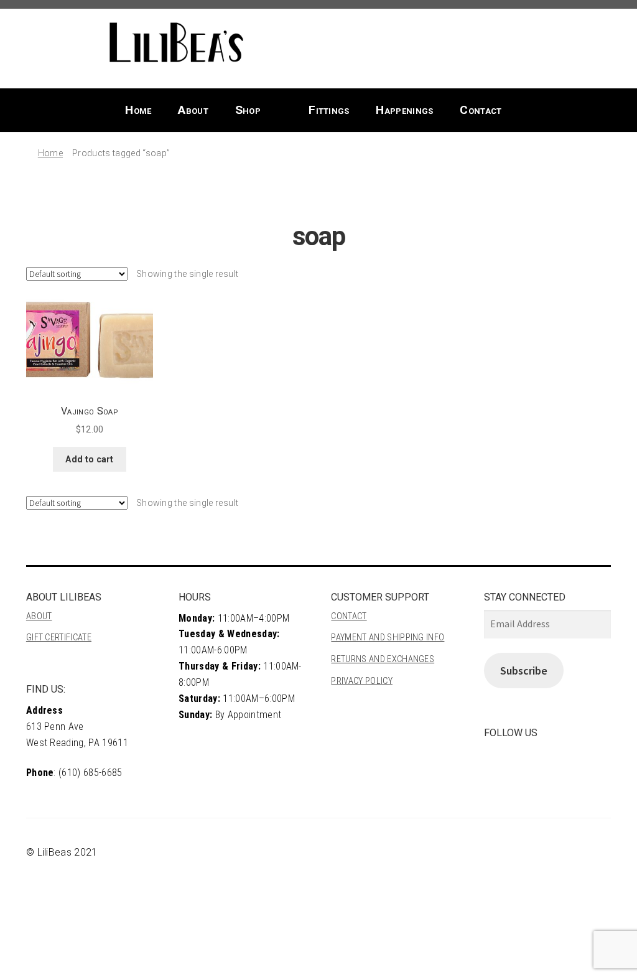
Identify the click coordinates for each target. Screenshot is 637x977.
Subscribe (523, 670)
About (193, 110)
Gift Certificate (58, 637)
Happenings (404, 110)
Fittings (329, 110)
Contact (480, 110)
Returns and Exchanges (382, 659)
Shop (248, 110)
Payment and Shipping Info (387, 637)
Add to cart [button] (89, 459)
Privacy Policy (361, 681)
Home (138, 110)
